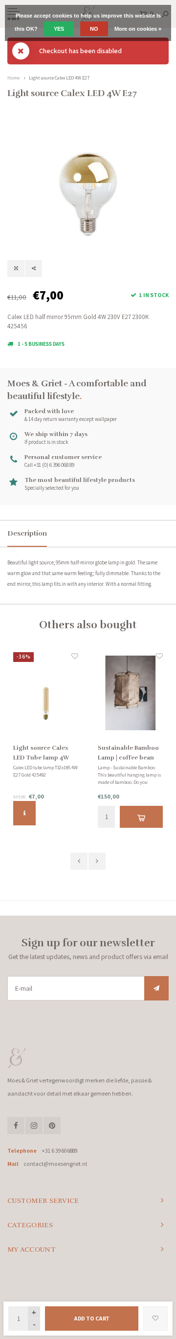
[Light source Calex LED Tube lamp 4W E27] (45, 693)
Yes (59, 29)
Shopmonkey (88, 1293)
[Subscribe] (156, 988)
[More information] (24, 813)
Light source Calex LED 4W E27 (59, 78)
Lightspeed (123, 1285)
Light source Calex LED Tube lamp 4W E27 (41, 753)
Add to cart (92, 1318)
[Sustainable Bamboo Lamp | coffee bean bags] (130, 693)
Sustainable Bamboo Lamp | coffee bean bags (128, 753)
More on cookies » (137, 29)
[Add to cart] (141, 817)
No (94, 29)
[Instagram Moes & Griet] (34, 1125)
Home (13, 78)
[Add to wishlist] (155, 1318)
